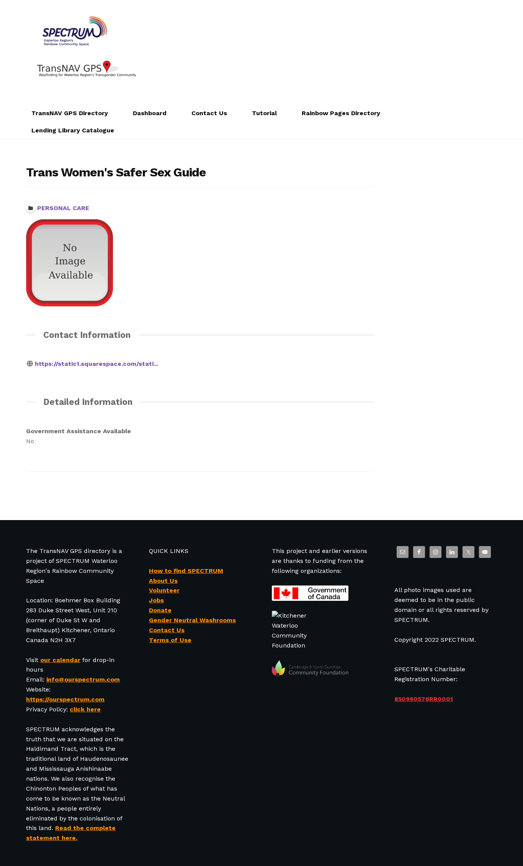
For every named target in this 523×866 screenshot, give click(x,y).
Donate (160, 610)
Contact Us (209, 113)
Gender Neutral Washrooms (192, 620)
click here (85, 709)
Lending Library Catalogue (72, 130)
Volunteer (164, 590)
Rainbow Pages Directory (341, 113)
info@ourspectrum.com (83, 679)
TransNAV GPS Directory (69, 113)
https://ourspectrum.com (65, 699)
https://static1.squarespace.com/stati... (96, 363)
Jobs (156, 600)
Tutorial (264, 113)
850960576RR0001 (423, 699)
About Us (163, 580)
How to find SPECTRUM (186, 570)
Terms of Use (170, 640)
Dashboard (150, 113)
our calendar (60, 660)
